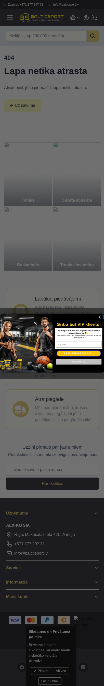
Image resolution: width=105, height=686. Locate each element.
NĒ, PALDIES (78, 361)
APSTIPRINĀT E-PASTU (79, 353)
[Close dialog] (102, 317)
